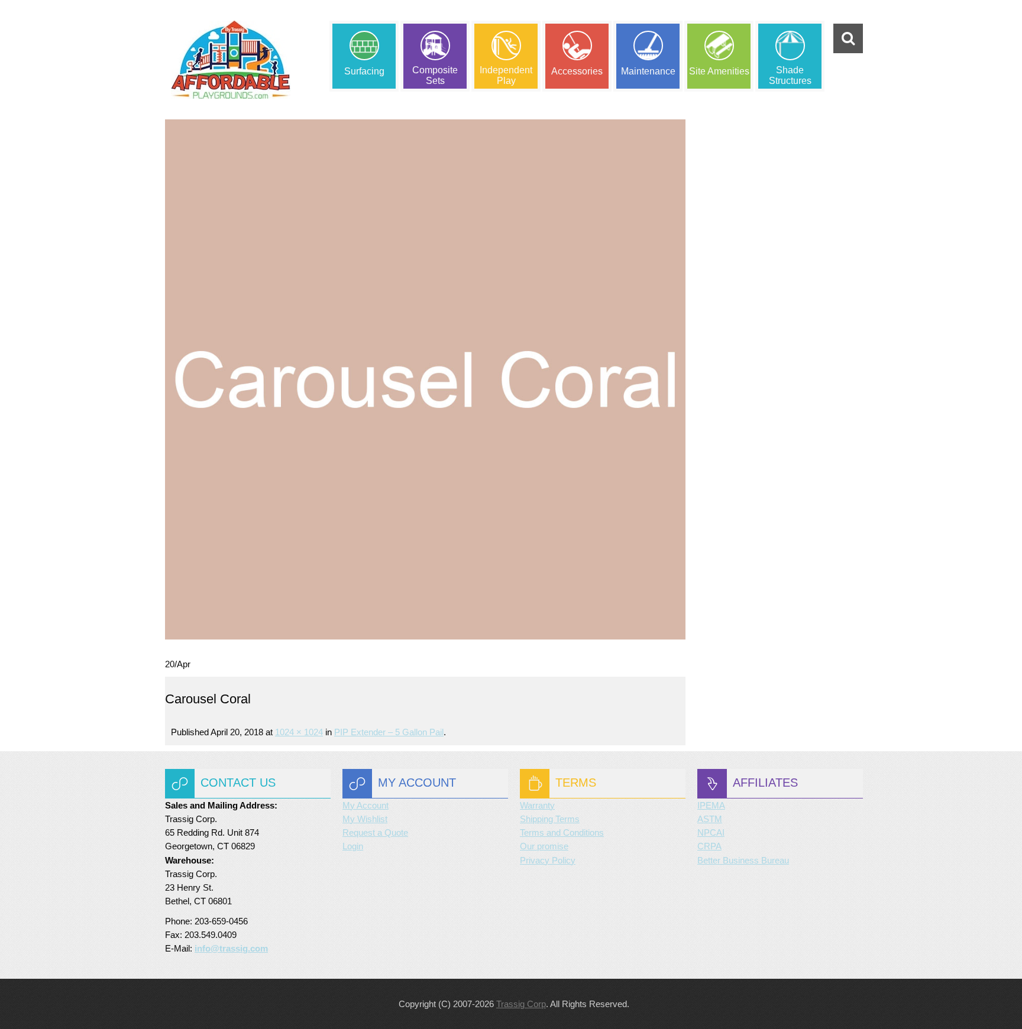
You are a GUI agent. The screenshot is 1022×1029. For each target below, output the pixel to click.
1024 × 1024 (299, 732)
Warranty (537, 805)
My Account (365, 805)
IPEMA (711, 805)
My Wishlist (364, 819)
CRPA (709, 846)
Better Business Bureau (743, 860)
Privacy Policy (547, 860)
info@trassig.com (231, 948)
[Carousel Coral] (425, 378)
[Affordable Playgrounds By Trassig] (230, 60)
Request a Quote (375, 832)
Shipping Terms (550, 819)
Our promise (544, 846)
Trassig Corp (521, 1004)
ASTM (709, 819)
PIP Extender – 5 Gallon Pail (389, 732)
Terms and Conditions (562, 832)
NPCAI (711, 832)
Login (352, 846)
